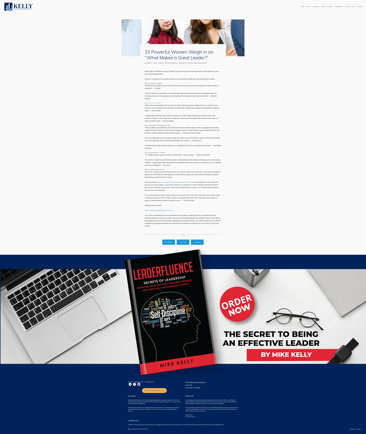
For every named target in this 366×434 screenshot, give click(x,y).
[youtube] (138, 384)
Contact (360, 6)
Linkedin (197, 242)
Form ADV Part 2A (190, 417)
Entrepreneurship (171, 63)
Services (316, 6)
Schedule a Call (355, 429)
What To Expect (327, 6)
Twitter (183, 242)
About (309, 6)
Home (303, 6)
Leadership (183, 63)
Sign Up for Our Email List (154, 390)
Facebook (168, 242)
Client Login (350, 6)
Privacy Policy (189, 415)
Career (160, 63)
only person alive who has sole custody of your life (175, 182)
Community (339, 6)
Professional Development (197, 63)
